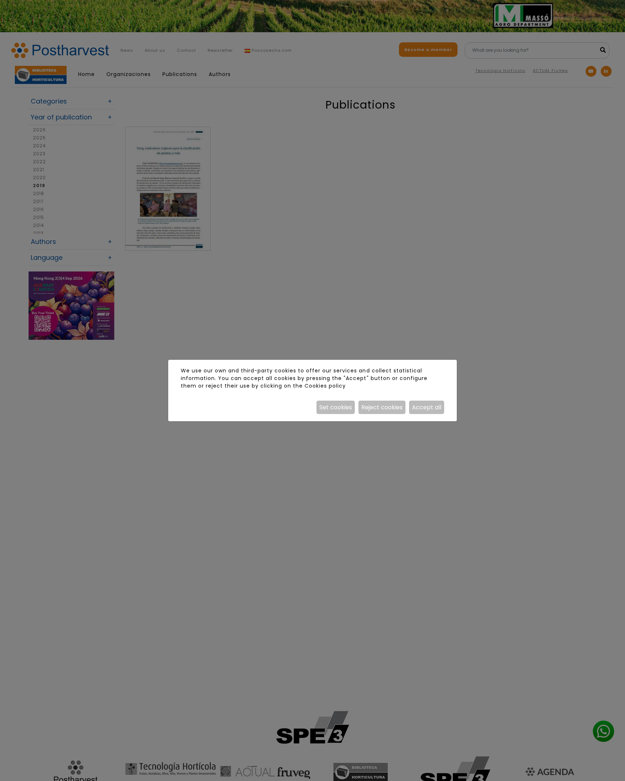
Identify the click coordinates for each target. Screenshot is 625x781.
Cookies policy (325, 385)
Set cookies (335, 407)
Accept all (426, 407)
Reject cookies (382, 407)
